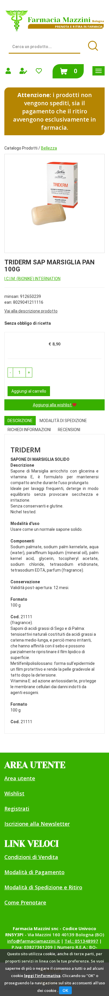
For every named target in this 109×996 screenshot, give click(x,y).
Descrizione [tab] (20, 420)
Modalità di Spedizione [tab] (63, 420)
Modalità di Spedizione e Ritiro (43, 887)
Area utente (19, 778)
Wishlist (14, 793)
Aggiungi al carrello (28, 391)
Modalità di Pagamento (34, 872)
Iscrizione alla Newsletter (37, 823)
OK (65, 990)
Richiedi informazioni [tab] (29, 429)
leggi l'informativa (42, 975)
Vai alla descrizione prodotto (31, 311)
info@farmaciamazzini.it (33, 941)
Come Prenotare (25, 902)
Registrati (16, 808)
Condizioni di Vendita (31, 856)
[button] (10, 372)
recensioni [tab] (69, 429)
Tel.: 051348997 (81, 941)
